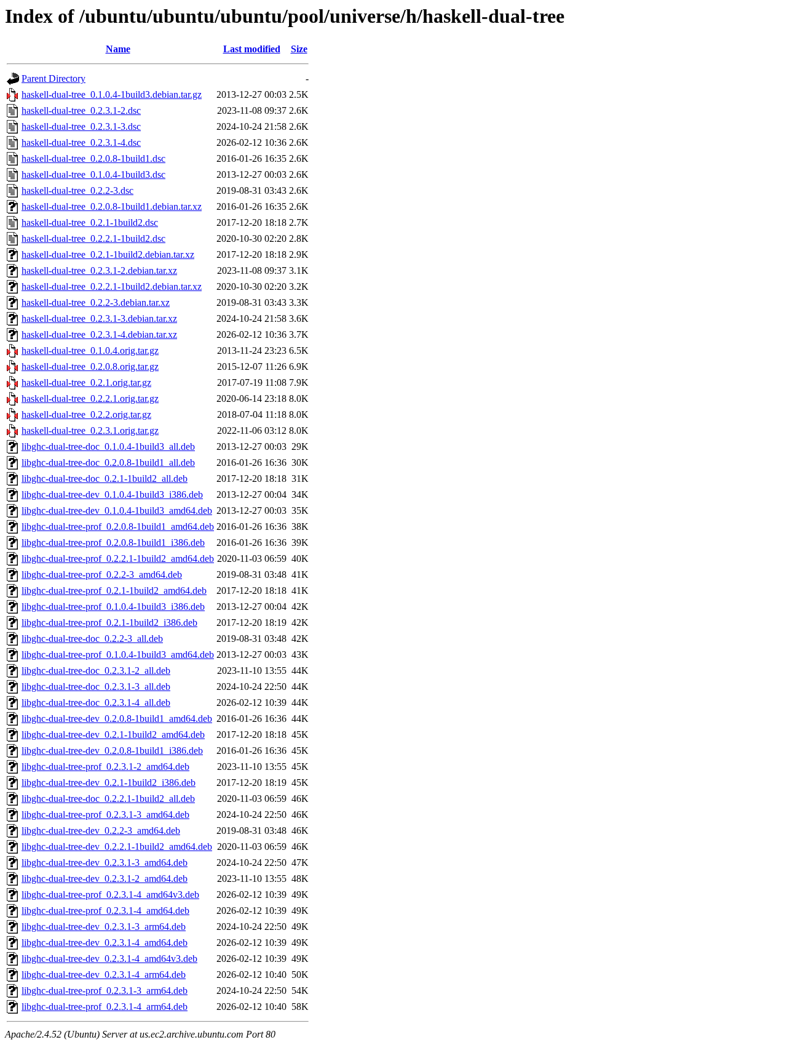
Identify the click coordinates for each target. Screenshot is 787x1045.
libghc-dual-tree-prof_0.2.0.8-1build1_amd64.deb (118, 526)
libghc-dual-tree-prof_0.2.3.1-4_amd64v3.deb (110, 894)
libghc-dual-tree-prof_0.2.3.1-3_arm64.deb (105, 990)
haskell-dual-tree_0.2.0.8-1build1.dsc (93, 158)
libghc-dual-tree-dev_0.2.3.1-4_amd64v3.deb (109, 958)
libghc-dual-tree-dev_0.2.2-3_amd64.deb (101, 830)
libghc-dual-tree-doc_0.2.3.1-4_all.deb (96, 702)
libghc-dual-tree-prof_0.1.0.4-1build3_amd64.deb (118, 654)
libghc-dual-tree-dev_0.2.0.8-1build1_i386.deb (112, 750)
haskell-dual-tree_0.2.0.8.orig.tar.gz (90, 366)
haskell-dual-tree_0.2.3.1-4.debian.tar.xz (99, 334)
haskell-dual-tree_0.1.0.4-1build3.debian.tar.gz (112, 94)
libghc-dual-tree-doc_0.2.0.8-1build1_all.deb (108, 462)
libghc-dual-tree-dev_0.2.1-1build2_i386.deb (109, 782)
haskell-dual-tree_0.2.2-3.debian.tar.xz (96, 302)
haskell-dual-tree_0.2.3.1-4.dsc (81, 142)
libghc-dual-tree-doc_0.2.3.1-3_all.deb (96, 686)
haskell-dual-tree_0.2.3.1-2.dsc (81, 110)
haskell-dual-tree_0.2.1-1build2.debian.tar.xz (108, 254)
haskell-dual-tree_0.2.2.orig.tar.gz (86, 414)
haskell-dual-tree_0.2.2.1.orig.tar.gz (90, 398)
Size (299, 49)
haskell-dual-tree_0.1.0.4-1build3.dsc (93, 174)
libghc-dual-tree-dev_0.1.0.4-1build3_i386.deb (112, 494)
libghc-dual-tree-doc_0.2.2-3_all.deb (92, 638)
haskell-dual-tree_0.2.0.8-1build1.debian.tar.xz (112, 206)
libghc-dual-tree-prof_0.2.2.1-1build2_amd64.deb (118, 558)
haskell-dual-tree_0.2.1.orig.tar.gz (86, 382)
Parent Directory (53, 78)
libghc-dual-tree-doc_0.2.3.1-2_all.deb (96, 670)
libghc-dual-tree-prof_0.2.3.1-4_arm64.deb (105, 1006)
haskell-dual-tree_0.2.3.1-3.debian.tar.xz (99, 318)
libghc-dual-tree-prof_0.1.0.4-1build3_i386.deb (113, 606)
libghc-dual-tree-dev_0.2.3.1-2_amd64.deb (105, 878)
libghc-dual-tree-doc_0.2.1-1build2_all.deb (105, 478)
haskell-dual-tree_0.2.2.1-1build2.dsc (93, 238)
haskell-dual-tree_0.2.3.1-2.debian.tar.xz (99, 270)
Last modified (251, 49)
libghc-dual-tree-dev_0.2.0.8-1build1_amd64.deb (117, 718)
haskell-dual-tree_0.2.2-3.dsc (77, 190)
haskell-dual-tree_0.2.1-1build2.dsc (90, 222)
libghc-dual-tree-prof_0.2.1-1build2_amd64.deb (114, 590)
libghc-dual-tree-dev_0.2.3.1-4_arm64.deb (104, 974)
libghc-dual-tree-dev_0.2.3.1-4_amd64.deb (105, 942)
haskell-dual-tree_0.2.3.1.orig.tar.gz (90, 430)
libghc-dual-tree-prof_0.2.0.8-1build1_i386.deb (113, 542)
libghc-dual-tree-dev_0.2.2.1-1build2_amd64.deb (117, 846)
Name (118, 49)
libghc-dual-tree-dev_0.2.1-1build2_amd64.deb (113, 734)
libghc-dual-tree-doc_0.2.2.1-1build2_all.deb (108, 798)
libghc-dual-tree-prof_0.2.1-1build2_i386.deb (109, 622)
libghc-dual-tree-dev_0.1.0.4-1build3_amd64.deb (117, 510)
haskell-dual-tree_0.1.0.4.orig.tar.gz (90, 350)
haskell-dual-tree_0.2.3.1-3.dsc (81, 126)
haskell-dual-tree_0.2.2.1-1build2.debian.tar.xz (112, 286)
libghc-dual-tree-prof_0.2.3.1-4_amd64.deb (105, 910)
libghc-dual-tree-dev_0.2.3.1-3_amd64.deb (105, 862)
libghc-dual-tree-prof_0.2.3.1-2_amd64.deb (105, 766)
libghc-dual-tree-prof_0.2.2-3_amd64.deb (102, 574)
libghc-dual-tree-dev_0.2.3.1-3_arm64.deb (104, 926)
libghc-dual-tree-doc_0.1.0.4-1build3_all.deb (108, 446)
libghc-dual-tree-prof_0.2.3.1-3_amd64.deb (105, 814)
